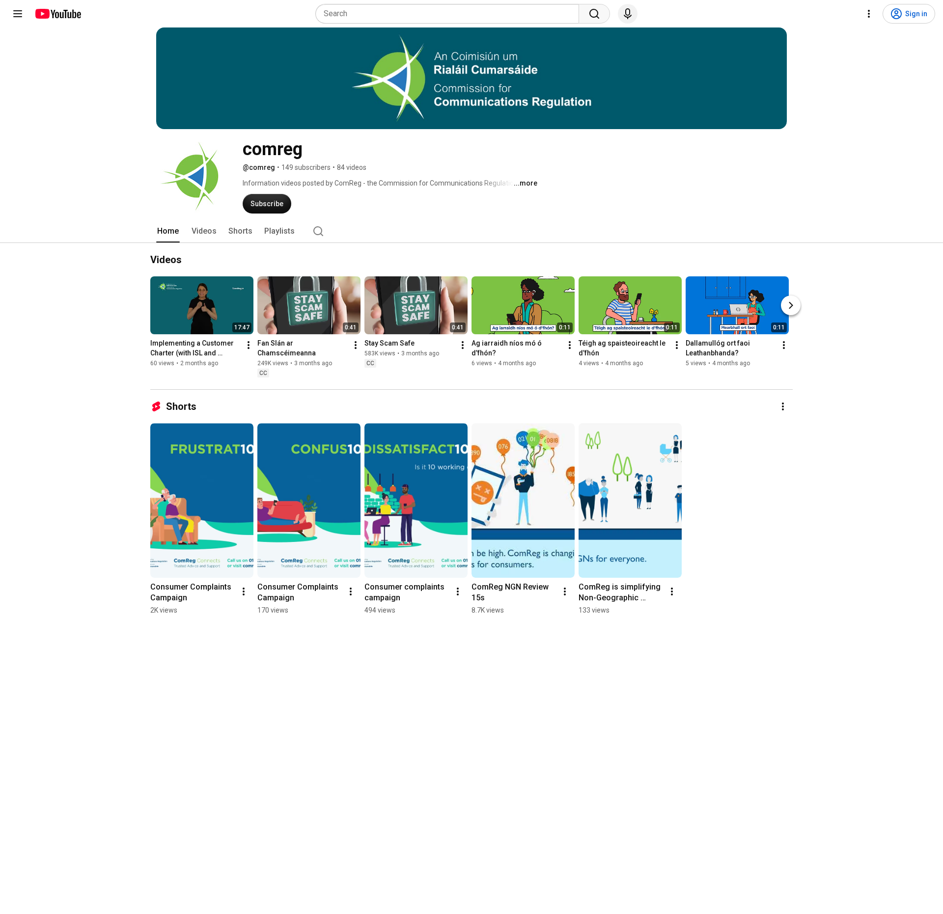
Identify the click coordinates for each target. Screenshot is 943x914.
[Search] (594, 14)
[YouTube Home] (58, 13)
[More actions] (248, 345)
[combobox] (450, 14)
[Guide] (18, 14)
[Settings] (869, 14)
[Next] (791, 305)
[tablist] (471, 231)
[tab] (168, 231)
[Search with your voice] (628, 14)
